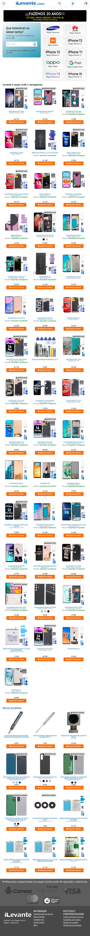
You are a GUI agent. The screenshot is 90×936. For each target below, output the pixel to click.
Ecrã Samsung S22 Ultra (73, 111)
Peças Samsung (53, 32)
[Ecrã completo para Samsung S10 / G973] (45, 511)
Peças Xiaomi (53, 45)
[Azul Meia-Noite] (20, 783)
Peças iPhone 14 (53, 77)
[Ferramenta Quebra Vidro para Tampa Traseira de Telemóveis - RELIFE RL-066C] (16, 722)
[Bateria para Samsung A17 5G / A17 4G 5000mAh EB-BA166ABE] (45, 846)
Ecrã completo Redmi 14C (16, 566)
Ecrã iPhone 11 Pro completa (45, 401)
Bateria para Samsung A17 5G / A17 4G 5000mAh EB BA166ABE (45, 860)
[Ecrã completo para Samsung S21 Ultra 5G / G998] (45, 222)
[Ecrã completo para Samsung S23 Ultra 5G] (16, 98)
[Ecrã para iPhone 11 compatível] (73, 181)
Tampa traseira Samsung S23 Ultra (45, 607)
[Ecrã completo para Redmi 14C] (16, 553)
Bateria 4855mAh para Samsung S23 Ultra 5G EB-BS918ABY (16, 649)
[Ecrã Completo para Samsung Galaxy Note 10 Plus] (73, 594)
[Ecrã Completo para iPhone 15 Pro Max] (45, 305)
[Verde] (42, 611)
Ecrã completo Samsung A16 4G (73, 442)
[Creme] (45, 611)
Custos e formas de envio (73, 917)
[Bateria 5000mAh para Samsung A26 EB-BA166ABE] (16, 846)
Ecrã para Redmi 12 (74, 649)
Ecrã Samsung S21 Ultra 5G (45, 235)
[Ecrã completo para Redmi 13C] (45, 470)
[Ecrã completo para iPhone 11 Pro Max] (73, 553)
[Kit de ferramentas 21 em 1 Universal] (45, 346)
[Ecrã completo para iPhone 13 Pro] (73, 139)
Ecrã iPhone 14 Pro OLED (45, 649)
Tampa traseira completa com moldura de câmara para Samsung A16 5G (16, 777)
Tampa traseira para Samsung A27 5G (45, 777)
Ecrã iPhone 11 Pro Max (73, 566)
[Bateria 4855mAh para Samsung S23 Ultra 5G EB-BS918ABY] (16, 635)
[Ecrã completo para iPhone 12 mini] (73, 387)
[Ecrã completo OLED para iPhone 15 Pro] (16, 387)
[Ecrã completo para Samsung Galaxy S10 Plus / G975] (73, 222)
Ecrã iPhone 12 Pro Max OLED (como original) (16, 525)
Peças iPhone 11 (75, 55)
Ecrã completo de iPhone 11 (45, 111)
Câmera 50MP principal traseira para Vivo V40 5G (73, 736)
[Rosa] (40, 781)
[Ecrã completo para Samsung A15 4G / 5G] (16, 305)
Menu (4, 3)
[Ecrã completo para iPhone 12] (73, 305)
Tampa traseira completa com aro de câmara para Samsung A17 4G (16, 819)
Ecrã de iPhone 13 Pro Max (16, 277)
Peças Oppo (53, 66)
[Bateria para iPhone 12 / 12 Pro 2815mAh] (45, 139)
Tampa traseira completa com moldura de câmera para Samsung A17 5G (73, 777)
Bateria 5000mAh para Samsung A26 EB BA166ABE (16, 860)
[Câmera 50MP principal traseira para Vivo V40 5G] (73, 722)
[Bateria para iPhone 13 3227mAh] (16, 222)
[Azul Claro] (15, 824)
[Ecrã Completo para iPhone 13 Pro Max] (16, 263)
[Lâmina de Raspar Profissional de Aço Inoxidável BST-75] (45, 722)
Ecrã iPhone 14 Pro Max (45, 442)
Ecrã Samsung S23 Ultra (16, 111)
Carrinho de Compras (86, 3)
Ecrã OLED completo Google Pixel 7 (45, 566)
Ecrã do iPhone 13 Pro (74, 153)
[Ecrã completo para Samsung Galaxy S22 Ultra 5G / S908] (73, 98)
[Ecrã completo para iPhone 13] (45, 181)
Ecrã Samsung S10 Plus (73, 235)
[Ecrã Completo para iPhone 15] (16, 677)
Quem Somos (39, 922)
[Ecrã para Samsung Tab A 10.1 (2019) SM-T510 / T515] (16, 594)
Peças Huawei (75, 33)
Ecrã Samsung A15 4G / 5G (16, 318)
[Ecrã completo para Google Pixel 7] (45, 553)
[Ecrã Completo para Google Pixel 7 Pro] (73, 346)
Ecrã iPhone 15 (16, 690)
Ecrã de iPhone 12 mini (73, 401)
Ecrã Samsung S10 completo (45, 524)
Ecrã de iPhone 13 (45, 194)
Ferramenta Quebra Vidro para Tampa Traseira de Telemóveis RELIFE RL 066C (16, 736)
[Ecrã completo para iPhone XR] (73, 511)
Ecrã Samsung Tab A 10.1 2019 (16, 607)
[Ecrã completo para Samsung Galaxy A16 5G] (73, 263)
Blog (35, 925)
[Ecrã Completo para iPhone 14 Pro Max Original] (16, 346)
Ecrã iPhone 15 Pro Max (45, 318)
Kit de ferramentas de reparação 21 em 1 (45, 359)
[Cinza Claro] (14, 783)
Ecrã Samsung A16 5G (74, 277)
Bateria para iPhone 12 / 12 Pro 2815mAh (45, 153)
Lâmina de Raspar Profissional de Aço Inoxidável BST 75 (45, 736)
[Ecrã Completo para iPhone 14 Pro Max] (45, 429)
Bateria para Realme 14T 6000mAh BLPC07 (73, 859)
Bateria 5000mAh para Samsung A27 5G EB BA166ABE (73, 819)
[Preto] (44, 240)
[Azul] (47, 781)
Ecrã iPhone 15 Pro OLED (16, 401)
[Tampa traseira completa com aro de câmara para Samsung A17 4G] (16, 805)
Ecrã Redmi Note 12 (73, 483)
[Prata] (47, 240)
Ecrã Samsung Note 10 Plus (73, 607)
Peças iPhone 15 (75, 77)
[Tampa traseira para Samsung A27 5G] (45, 764)
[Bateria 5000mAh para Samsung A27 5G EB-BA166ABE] (73, 805)
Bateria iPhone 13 (16, 235)
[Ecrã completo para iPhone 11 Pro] (45, 387)
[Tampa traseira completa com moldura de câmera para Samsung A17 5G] (73, 764)
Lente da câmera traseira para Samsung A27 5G (45, 819)
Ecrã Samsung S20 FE (16, 483)
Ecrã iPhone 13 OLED (16, 153)
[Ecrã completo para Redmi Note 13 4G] (16, 429)
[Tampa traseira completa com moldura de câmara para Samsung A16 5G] (16, 764)
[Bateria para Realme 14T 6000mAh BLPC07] (73, 846)
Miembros (73, 3)
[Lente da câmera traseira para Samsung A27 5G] (45, 805)
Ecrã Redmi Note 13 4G (16, 442)
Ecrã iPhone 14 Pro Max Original (16, 359)
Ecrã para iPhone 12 (73, 318)
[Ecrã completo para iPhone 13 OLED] (16, 139)
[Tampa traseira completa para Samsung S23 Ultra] (45, 594)
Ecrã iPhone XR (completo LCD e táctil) (73, 524)
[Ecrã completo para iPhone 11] (45, 98)
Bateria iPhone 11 (45, 277)
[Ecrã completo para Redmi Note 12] (73, 470)
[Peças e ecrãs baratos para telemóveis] (30, 4)
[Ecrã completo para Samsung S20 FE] (16, 470)
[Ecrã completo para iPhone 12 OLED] (16, 181)
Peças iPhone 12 (53, 55)
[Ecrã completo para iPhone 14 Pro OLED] (45, 635)
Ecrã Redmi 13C (45, 483)
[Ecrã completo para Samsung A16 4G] (73, 429)
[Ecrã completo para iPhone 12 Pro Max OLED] (16, 511)
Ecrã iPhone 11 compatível (73, 194)
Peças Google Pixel (75, 67)
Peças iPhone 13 (75, 43)
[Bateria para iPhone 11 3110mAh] (45, 263)
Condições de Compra (72, 919)
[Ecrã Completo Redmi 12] (73, 635)
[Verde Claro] (17, 783)
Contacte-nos (39, 919)
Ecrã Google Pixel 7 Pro (73, 359)
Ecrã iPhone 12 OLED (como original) (16, 194)
